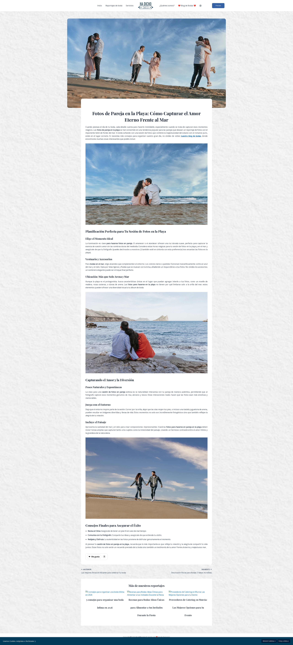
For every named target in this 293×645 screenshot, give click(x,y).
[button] (218, 5)
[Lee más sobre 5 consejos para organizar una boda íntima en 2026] (104, 593)
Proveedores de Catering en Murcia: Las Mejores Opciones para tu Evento (188, 607)
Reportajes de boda (114, 5)
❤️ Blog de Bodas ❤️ (187, 5)
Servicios (129, 5)
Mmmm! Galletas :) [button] (269, 641)
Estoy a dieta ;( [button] (284, 641)
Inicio (99, 5)
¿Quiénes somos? (167, 5)
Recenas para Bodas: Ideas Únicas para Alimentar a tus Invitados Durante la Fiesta (146, 607)
